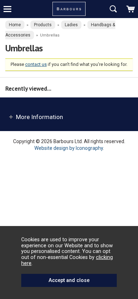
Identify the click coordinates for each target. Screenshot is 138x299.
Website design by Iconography (68, 148)
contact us (36, 64)
